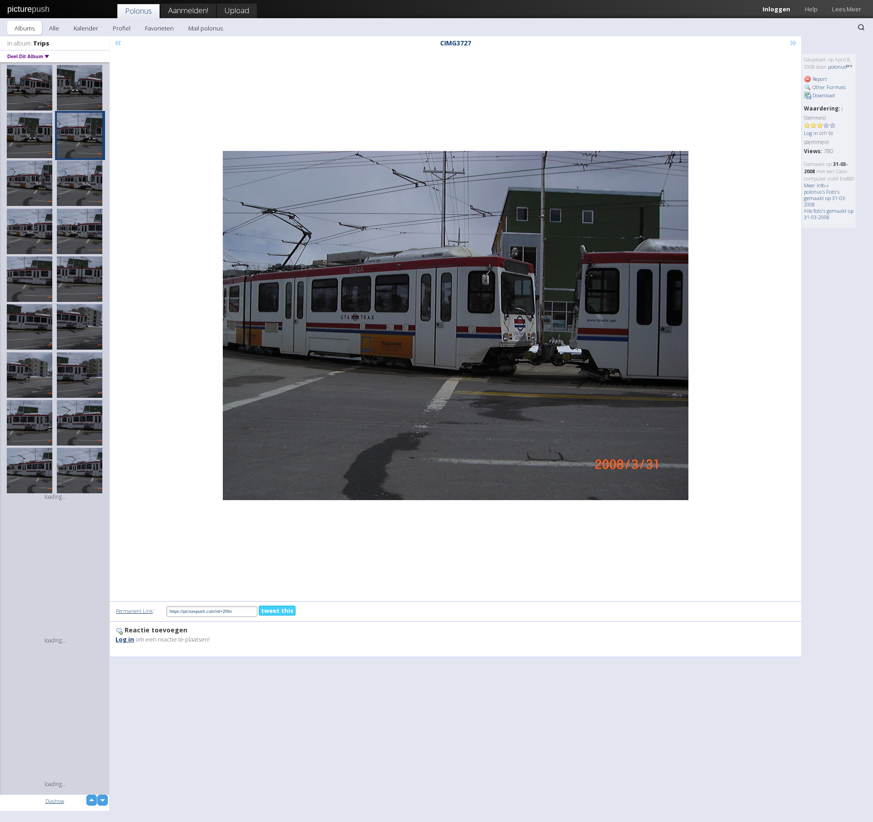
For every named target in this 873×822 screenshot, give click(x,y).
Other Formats (828, 87)
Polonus (138, 10)
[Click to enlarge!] (455, 325)
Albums (25, 28)
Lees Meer (846, 9)
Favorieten (159, 28)
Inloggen (776, 9)
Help (811, 9)
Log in (811, 133)
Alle (54, 28)
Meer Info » (816, 185)
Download (823, 95)
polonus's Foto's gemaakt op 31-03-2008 (825, 198)
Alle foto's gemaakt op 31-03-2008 (828, 214)
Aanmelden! (188, 10)
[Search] (861, 27)
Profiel (121, 28)
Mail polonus (205, 28)
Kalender (86, 28)
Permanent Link (134, 610)
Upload (237, 10)
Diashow (54, 800)
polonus (837, 66)
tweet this (277, 610)
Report (819, 78)
